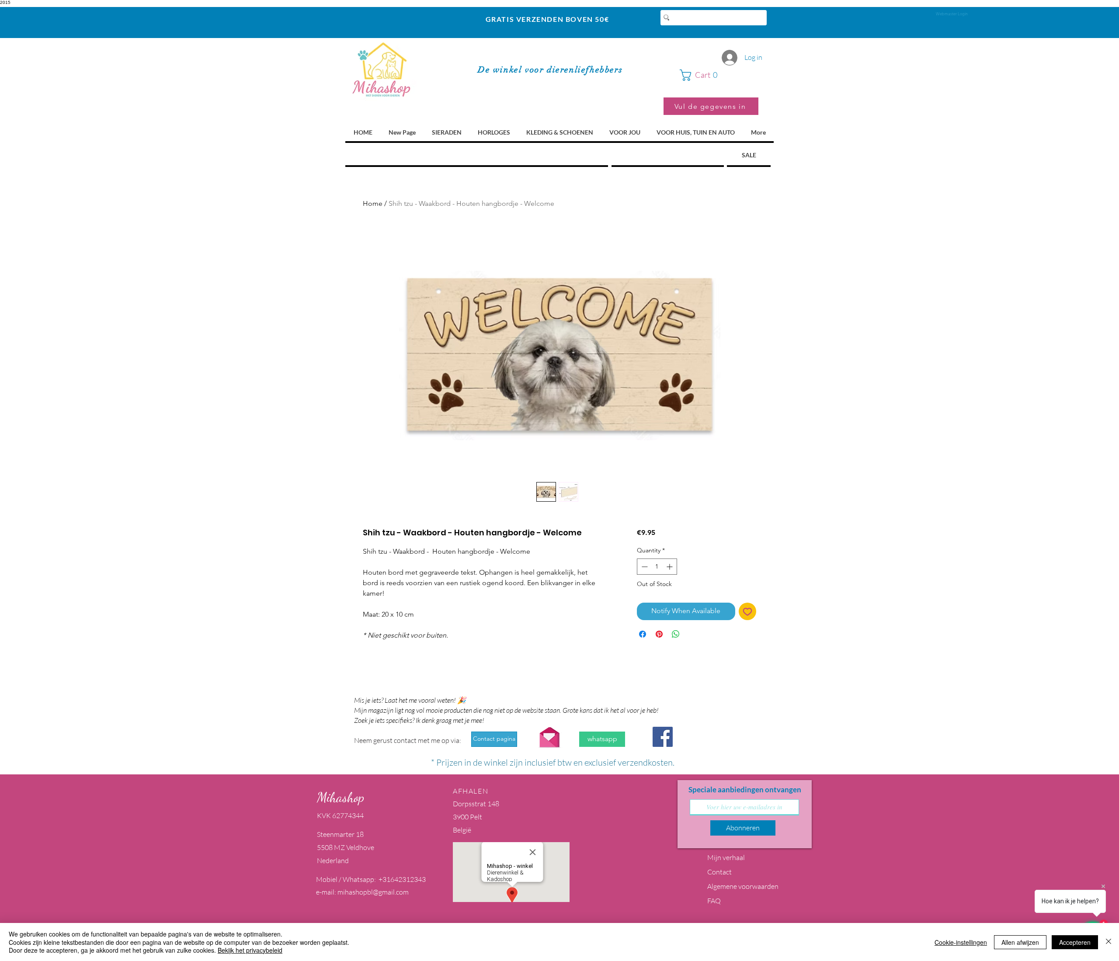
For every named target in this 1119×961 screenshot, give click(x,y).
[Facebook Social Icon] (663, 737)
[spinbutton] (657, 566)
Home (372, 203)
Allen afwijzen (1020, 942)
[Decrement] (643, 566)
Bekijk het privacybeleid (250, 950)
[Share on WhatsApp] (676, 634)
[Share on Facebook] (642, 634)
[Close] (1108, 942)
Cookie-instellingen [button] (961, 942)
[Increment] (670, 566)
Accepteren (1075, 942)
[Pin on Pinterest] (659, 634)
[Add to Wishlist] (747, 611)
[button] (719, 75)
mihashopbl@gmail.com (373, 892)
